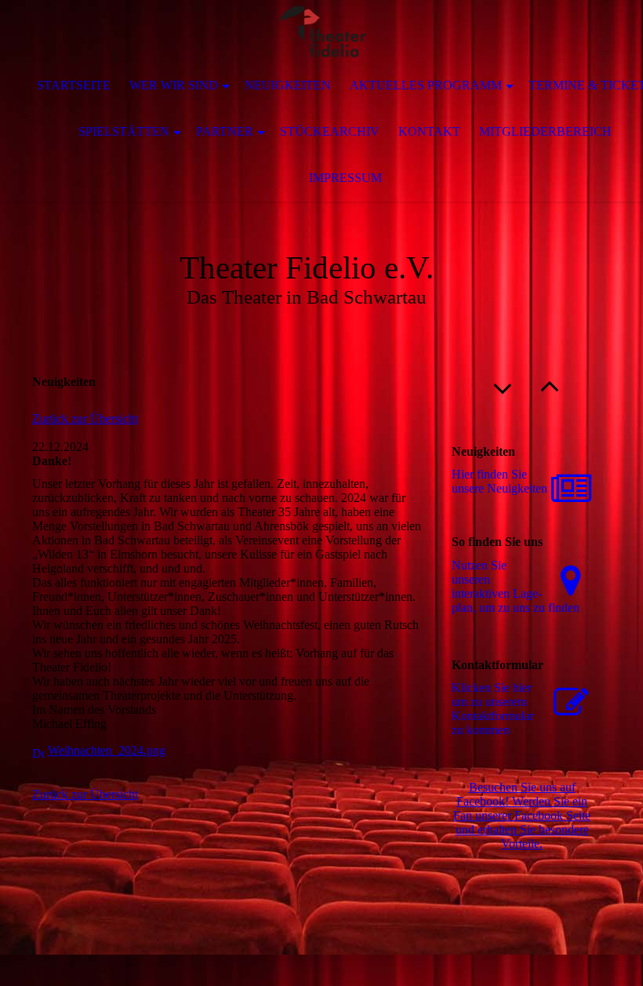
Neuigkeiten (288, 85)
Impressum (345, 177)
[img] (321, 31)
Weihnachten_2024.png (106, 750)
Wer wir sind (173, 85)
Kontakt (429, 131)
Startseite (74, 85)
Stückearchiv (330, 131)
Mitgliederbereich (545, 131)
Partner (224, 131)
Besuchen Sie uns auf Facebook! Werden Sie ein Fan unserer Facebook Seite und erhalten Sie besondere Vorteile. (521, 815)
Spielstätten (123, 131)
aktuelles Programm (426, 85)
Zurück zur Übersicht (85, 418)
